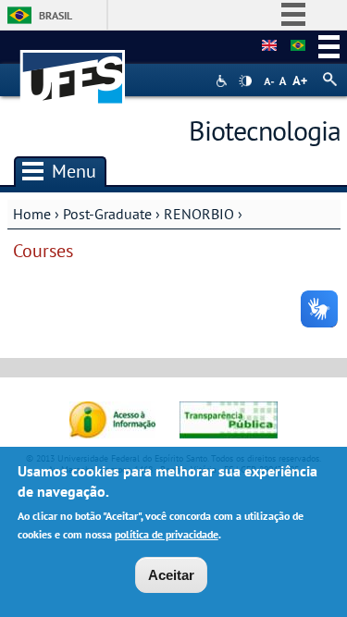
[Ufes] (73, 68)
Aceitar (171, 575)
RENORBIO (199, 213)
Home (32, 213)
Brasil (55, 15)
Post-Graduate (107, 213)
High (245, 81)
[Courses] (269, 46)
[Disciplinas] (298, 46)
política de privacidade (166, 534)
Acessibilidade (223, 81)
